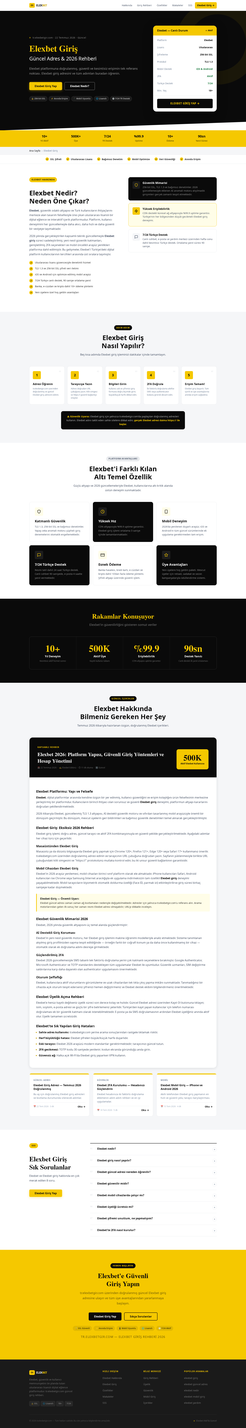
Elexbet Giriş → (205, 5)
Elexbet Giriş (110, 1384)
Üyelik (146, 1384)
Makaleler (177, 5)
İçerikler (148, 1402)
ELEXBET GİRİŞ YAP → (184, 103)
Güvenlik (148, 1390)
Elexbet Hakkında (112, 1378)
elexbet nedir (191, 1390)
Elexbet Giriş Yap (46, 86)
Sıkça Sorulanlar (141, 1316)
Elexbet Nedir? (79, 86)
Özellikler (162, 5)
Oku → (81, 1106)
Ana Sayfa (34, 150)
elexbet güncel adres (196, 1384)
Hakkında (127, 5)
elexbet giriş (191, 1378)
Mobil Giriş (149, 1396)
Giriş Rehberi (144, 5)
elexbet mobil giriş (194, 1396)
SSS (190, 5)
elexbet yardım (192, 1402)
